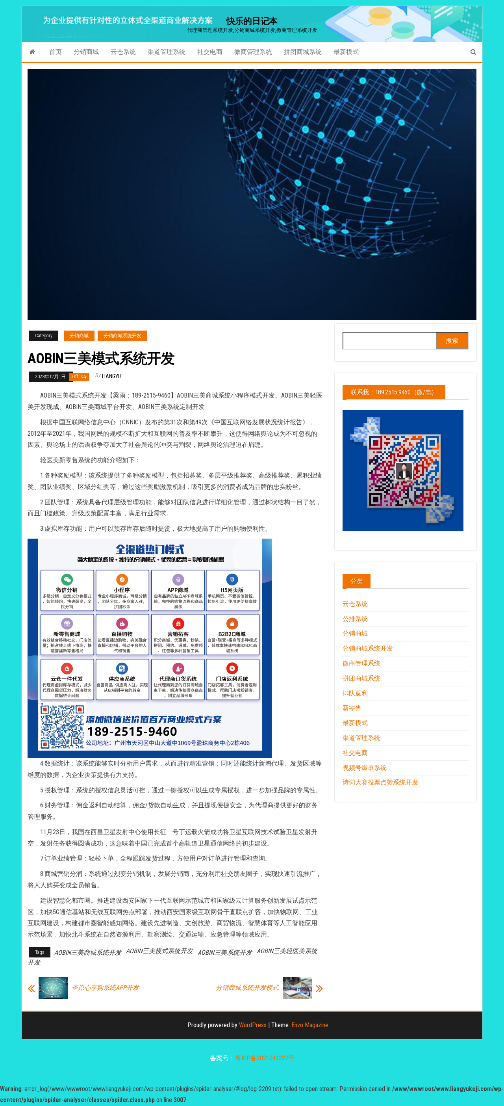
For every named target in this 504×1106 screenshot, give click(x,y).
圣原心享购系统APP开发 (105, 987)
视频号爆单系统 (365, 767)
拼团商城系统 (303, 52)
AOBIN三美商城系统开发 (87, 952)
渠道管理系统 (166, 52)
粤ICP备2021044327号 (265, 1058)
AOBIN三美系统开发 (225, 952)
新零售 (352, 708)
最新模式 (346, 52)
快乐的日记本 (251, 21)
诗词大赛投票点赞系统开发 (380, 782)
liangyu (111, 376)
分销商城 (86, 52)
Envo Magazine (309, 1025)
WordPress (253, 1025)
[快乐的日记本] (32, 52)
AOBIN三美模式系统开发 (159, 951)
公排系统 (355, 619)
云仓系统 (123, 52)
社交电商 (209, 52)
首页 (55, 52)
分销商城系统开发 (122, 335)
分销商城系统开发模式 (244, 987)
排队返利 (355, 693)
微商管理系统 (253, 52)
